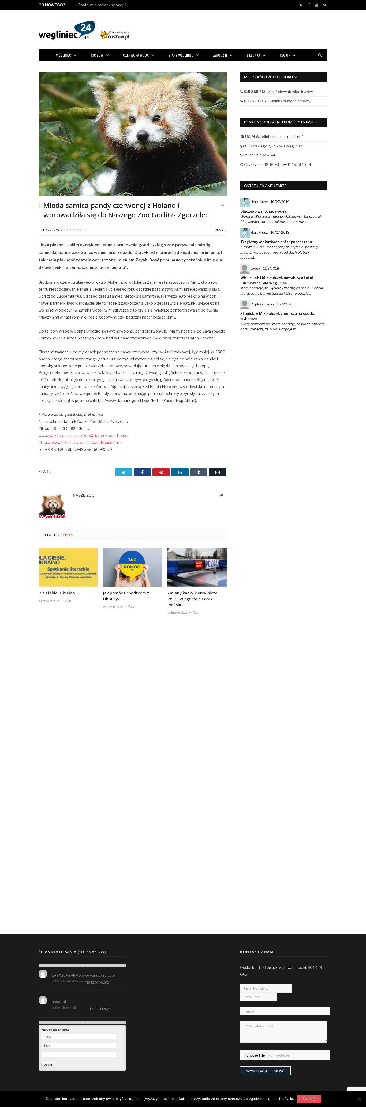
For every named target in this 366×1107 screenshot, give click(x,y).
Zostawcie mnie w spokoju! (102, 5)
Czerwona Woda (136, 55)
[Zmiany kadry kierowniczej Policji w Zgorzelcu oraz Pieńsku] (197, 567)
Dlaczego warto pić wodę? (263, 211)
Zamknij (308, 1099)
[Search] (320, 55)
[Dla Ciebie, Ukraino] (68, 567)
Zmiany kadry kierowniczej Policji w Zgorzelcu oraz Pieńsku (193, 598)
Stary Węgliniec (180, 55)
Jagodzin (220, 55)
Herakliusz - (270, 202)
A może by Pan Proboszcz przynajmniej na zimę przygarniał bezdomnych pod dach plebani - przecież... (279, 252)
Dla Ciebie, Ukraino (57, 592)
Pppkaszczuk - (271, 304)
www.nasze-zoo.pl (54, 435)
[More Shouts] (82, 1022)
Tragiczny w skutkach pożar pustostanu (276, 242)
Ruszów (97, 55)
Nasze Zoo (52, 230)
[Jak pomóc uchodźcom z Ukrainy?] (132, 567)
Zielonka (253, 55)
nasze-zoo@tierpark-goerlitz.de (99, 435)
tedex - (265, 268)
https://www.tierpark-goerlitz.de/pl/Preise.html (80, 442)
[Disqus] (133, 698)
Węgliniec (63, 55)
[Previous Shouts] (82, 965)
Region (285, 55)
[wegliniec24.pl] (84, 29)
